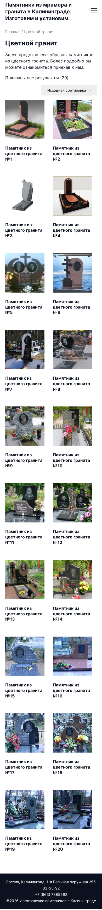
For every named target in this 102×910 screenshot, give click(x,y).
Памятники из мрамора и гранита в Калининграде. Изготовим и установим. (38, 12)
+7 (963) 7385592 (51, 894)
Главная (12, 31)
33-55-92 (51, 888)
